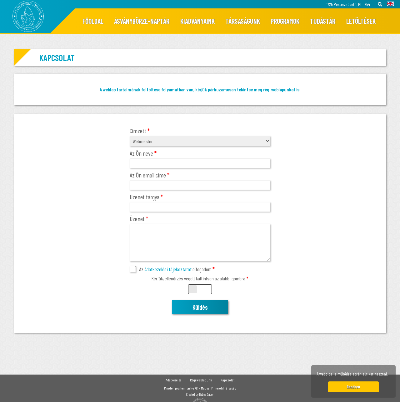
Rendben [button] (353, 386)
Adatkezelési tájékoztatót (168, 269)
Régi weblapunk (201, 380)
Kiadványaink (197, 21)
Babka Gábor (206, 394)
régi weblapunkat (279, 89)
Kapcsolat (227, 380)
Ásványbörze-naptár (141, 21)
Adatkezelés (173, 380)
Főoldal (92, 21)
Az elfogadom (177, 269)
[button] (390, 375)
